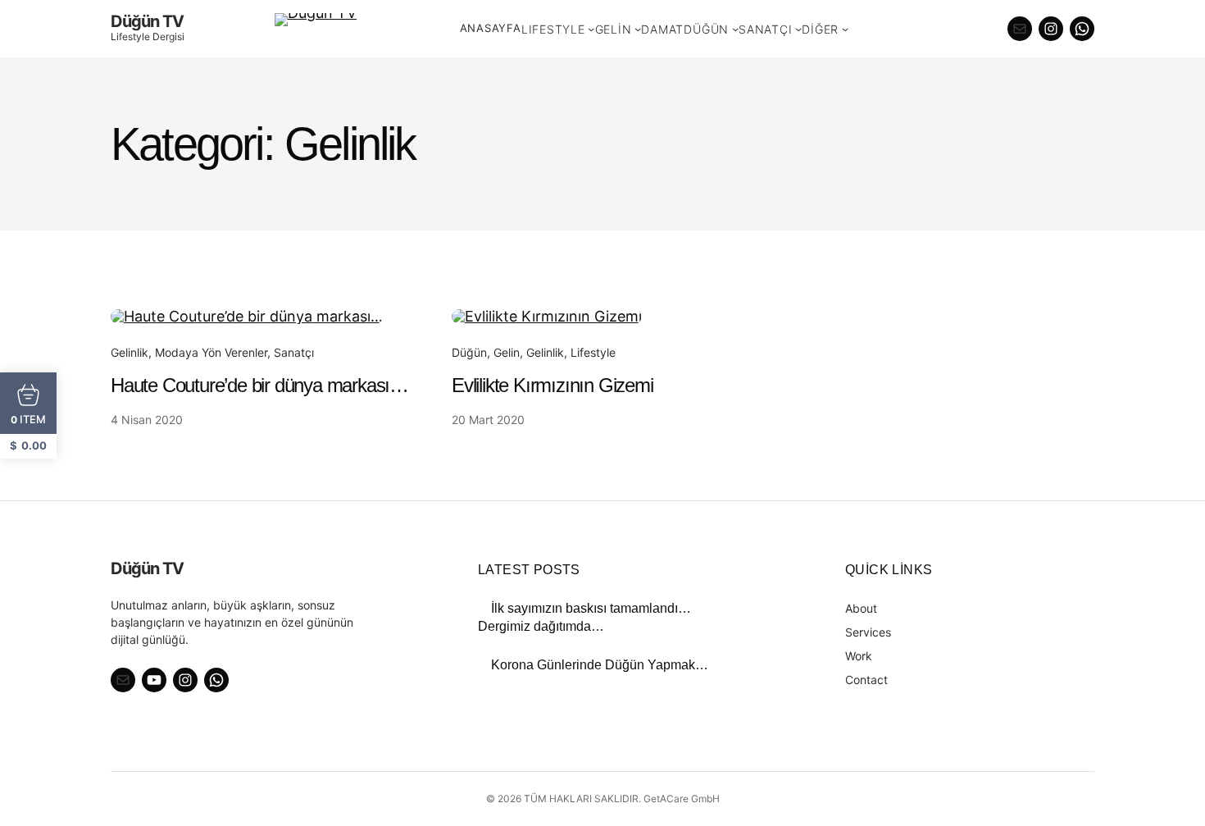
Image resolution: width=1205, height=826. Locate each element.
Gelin (506, 352)
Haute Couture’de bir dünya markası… (259, 385)
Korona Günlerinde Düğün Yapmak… (599, 665)
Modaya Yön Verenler (211, 352)
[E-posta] (1019, 28)
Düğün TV (147, 21)
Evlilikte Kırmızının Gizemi (552, 385)
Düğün (469, 352)
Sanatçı (294, 352)
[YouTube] (154, 680)
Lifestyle (593, 352)
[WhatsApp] (1082, 28)
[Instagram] (1051, 28)
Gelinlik (129, 352)
